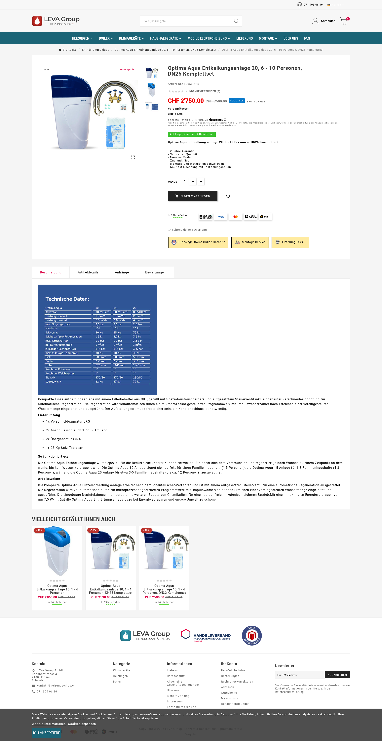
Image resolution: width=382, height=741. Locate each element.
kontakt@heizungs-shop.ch (56, 685)
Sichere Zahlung (178, 695)
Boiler (117, 681)
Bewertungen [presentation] (155, 272)
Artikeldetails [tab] (88, 272)
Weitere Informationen (49, 724)
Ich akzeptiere (46, 733)
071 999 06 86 (313, 4)
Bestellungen (230, 676)
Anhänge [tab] (122, 272)
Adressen (227, 687)
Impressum (175, 701)
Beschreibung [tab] (50, 272)
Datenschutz (176, 676)
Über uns (173, 690)
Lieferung (173, 670)
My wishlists (230, 698)
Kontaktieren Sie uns (181, 707)
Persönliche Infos (233, 670)
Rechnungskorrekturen (237, 681)
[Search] (236, 21)
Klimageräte (121, 670)
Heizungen (120, 676)
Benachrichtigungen (235, 703)
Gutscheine (229, 692)
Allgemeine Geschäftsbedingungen (183, 683)
